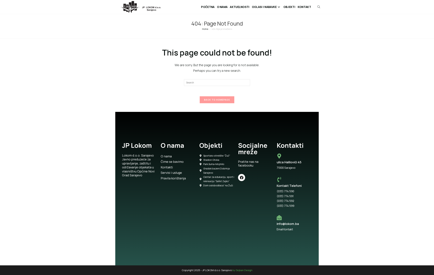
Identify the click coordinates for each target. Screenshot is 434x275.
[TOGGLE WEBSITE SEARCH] (316, 7)
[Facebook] (241, 177)
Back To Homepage (217, 99)
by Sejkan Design (242, 270)
